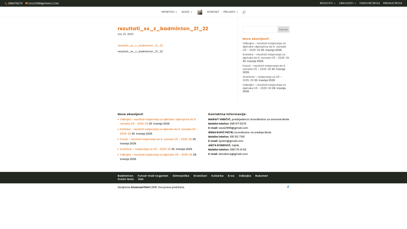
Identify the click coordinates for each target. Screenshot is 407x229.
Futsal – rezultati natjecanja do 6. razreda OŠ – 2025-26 (264, 67)
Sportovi (168, 12)
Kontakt (213, 12)
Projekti (229, 12)
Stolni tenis (126, 179)
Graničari (200, 176)
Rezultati (326, 3)
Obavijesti (346, 3)
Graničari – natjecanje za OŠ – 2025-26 (145, 149)
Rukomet (261, 176)
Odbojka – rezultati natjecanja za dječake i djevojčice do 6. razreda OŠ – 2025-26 (264, 47)
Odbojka (245, 176)
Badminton (125, 176)
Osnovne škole (369, 3)
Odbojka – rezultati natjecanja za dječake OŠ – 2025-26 (264, 86)
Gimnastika (181, 176)
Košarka (217, 176)
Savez (185, 12)
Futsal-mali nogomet (153, 176)
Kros (231, 176)
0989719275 (15, 3)
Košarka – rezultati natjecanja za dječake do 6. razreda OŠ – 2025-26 (266, 56)
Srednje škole (392, 3)
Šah (141, 179)
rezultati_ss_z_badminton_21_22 (140, 45)
